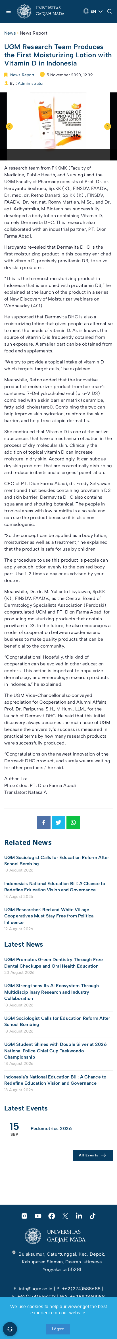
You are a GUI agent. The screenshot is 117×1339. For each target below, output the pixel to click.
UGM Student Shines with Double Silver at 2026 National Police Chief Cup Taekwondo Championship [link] (55, 1051)
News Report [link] (33, 33)
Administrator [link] (31, 83)
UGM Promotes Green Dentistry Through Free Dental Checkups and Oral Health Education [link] (53, 962)
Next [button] (107, 126)
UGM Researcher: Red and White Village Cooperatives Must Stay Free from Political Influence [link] (49, 916)
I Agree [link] (58, 1329)
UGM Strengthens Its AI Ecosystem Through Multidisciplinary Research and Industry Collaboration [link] (51, 992)
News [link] (10, 33)
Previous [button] (9, 126)
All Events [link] (89, 1155)
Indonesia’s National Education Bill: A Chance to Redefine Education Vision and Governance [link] (54, 886)
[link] (45, 11)
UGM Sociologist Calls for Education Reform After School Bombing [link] (56, 860)
